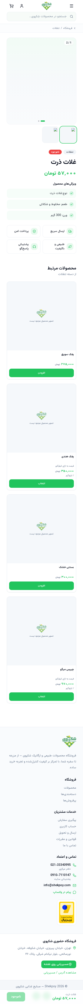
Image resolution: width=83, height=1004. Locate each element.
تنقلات (56, 28)
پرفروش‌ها (69, 800)
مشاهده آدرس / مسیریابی (60, 973)
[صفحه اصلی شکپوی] (47, 6)
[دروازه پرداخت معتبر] (66, 912)
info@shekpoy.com (57, 885)
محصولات (70, 788)
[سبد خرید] (11, 6)
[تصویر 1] (43, 121)
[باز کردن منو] (71, 6)
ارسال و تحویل (67, 833)
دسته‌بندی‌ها (68, 794)
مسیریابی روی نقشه (56, 964)
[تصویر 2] (38, 121)
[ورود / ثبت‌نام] (21, 6)
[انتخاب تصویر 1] (68, 135)
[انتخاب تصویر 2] (50, 135)
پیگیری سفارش (67, 820)
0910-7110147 (60, 875)
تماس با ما (69, 845)
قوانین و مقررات (66, 839)
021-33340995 (60, 865)
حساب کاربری (68, 826)
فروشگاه (67, 28)
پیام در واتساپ (62, 892)
